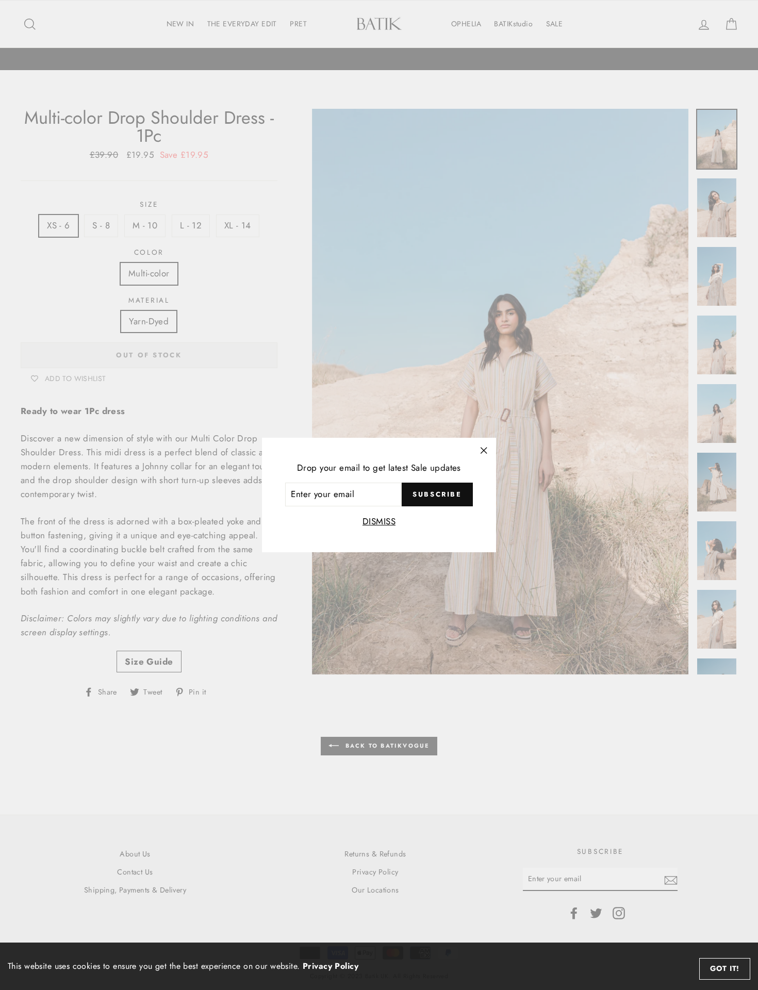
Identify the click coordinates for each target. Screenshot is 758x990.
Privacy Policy (330, 966)
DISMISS (379, 521)
